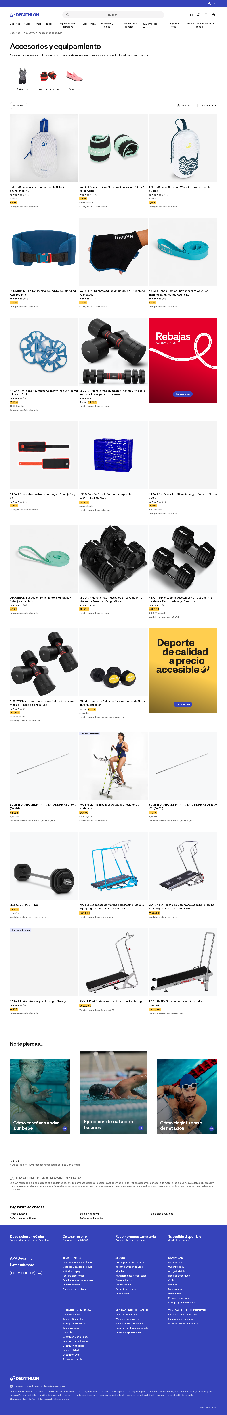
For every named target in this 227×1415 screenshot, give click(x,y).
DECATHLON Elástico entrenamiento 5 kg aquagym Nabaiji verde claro (41, 599)
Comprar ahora (183, 394)
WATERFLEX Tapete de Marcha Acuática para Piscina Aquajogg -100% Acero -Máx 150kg (181, 906)
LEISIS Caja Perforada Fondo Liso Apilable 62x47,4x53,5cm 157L (105, 496)
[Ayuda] (198, 14)
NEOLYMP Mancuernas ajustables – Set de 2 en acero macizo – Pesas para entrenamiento (112, 392)
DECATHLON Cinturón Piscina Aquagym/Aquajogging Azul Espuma (43, 292)
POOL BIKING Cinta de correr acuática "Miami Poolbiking (177, 1003)
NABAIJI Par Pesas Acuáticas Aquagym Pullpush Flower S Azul (183, 496)
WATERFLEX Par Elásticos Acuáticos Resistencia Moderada (109, 806)
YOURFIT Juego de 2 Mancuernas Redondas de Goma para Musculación (112, 703)
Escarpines (74, 89)
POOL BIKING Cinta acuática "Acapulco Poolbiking (110, 1001)
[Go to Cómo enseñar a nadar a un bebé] (64, 1128)
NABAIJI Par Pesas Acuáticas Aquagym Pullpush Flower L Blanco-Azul (44, 392)
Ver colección (183, 704)
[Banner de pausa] (209, 3)
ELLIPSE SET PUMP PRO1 (24, 904)
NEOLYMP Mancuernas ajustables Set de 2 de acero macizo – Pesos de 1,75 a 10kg (42, 703)
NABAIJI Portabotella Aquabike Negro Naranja (38, 1001)
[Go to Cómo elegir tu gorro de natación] (211, 1128)
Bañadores (23, 89)
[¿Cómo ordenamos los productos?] (178, 105)
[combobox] (209, 105)
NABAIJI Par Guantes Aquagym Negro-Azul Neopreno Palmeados (112, 292)
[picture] (44, 148)
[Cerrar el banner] (214, 3)
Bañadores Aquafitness (23, 1218)
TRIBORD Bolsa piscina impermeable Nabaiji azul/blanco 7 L (37, 189)
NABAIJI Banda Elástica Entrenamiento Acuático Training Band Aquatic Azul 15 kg (178, 292)
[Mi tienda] (191, 14)
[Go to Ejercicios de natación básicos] (140, 1128)
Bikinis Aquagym (89, 1213)
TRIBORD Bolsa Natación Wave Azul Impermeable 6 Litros (179, 189)
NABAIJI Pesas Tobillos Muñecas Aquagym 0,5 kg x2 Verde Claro (111, 189)
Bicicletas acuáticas (162, 1213)
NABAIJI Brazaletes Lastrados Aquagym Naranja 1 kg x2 (42, 496)
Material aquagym (48, 89)
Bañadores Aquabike (91, 1218)
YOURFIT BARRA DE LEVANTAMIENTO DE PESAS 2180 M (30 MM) (43, 806)
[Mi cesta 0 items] (213, 14)
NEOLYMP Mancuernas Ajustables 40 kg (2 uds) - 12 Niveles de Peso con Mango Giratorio (180, 599)
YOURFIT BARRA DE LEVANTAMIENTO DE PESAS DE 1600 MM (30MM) (183, 806)
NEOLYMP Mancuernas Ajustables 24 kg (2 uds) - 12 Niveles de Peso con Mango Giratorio (111, 599)
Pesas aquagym (19, 1213)
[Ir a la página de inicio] (24, 15)
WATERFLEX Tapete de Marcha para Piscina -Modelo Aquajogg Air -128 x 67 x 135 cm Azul (111, 906)
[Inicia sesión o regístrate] (206, 14)
